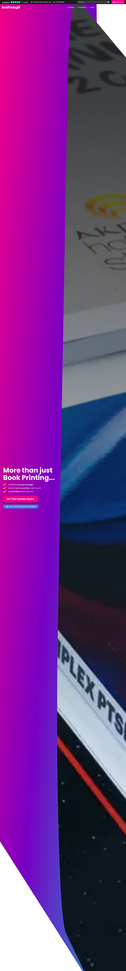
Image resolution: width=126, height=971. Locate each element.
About (121, 7)
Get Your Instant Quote (20, 499)
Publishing (82, 7)
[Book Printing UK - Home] (11, 7)
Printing (71, 7)
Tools (112, 7)
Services (102, 7)
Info (92, 7)
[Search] (108, 2)
